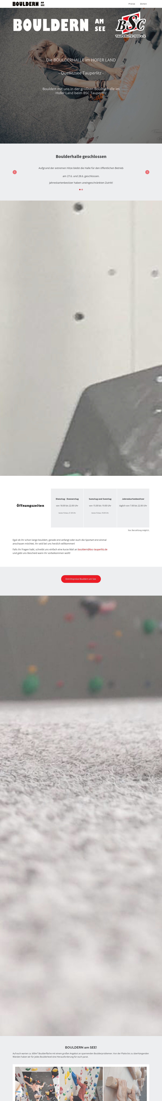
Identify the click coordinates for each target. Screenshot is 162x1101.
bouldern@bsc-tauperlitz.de (92, 549)
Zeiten (143, 4)
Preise (132, 4)
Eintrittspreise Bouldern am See (81, 579)
